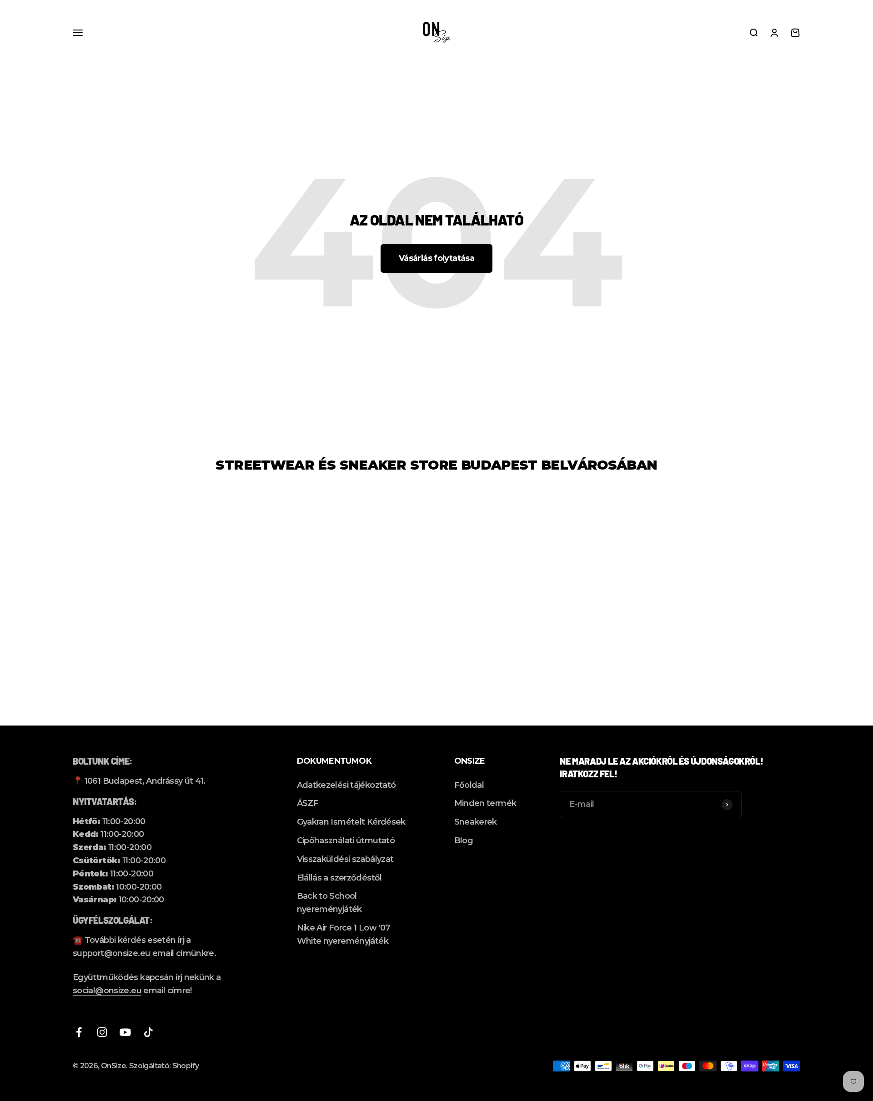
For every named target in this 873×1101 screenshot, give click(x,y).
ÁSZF (307, 803)
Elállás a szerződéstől (339, 878)
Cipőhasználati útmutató (346, 841)
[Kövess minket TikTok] (148, 1032)
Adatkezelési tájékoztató (346, 785)
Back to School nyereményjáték (329, 902)
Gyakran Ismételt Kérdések (351, 822)
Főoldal (469, 785)
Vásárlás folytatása (436, 258)
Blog (463, 841)
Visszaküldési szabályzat (345, 859)
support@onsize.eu (111, 953)
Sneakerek (475, 822)
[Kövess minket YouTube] (125, 1032)
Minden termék (485, 803)
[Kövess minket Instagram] (102, 1032)
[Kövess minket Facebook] (79, 1032)
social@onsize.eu (107, 991)
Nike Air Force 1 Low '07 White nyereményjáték (344, 934)
